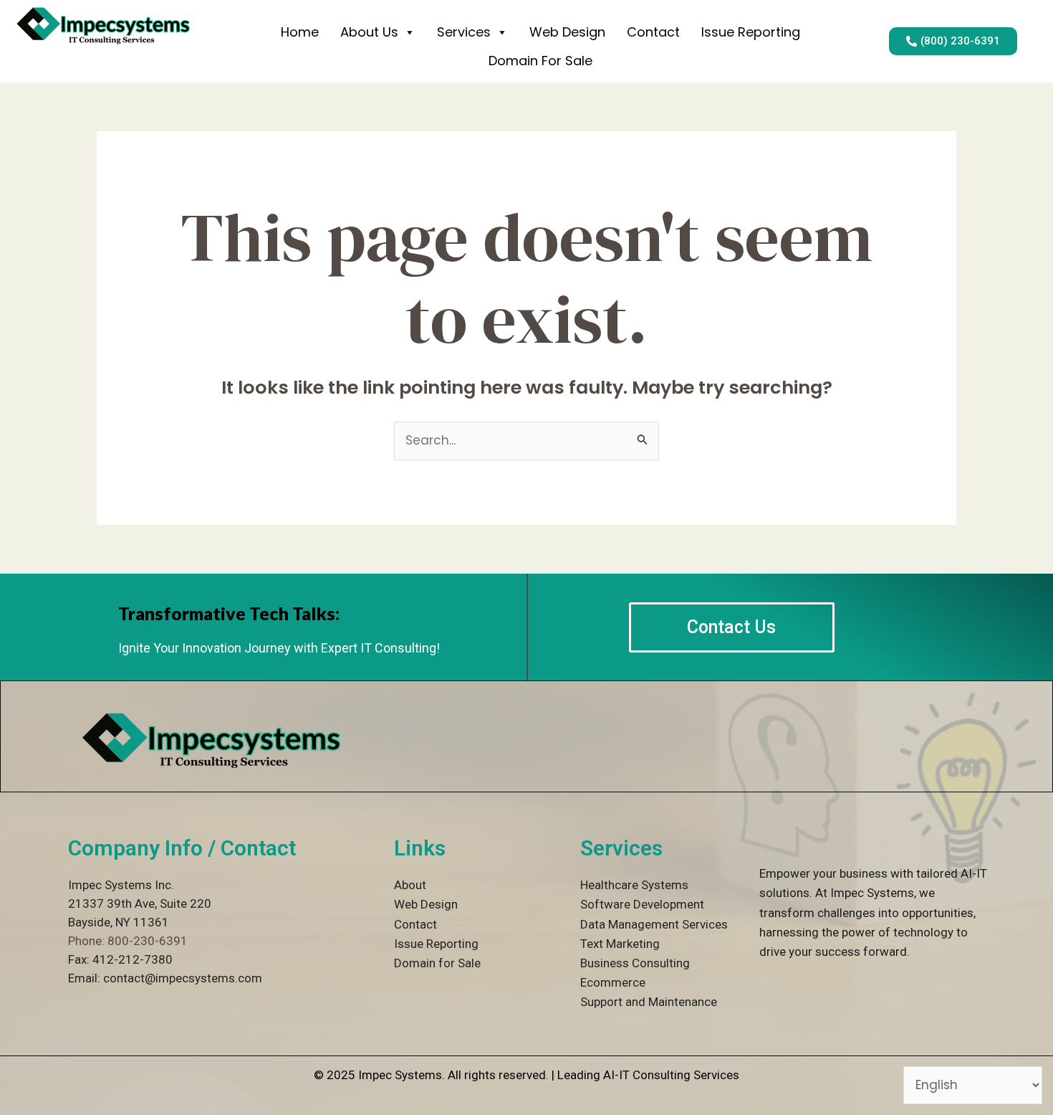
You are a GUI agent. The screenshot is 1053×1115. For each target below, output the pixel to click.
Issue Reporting (750, 32)
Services (464, 32)
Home (300, 32)
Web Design (567, 32)
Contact (653, 32)
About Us (369, 32)
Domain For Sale (540, 61)
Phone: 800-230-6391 (128, 941)
